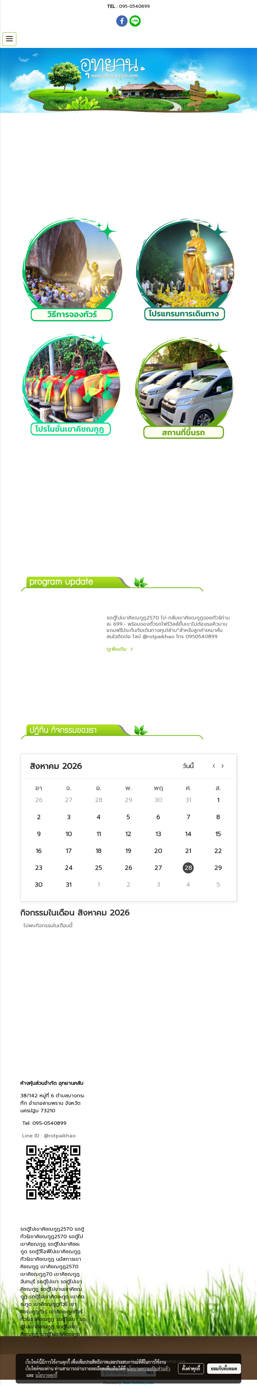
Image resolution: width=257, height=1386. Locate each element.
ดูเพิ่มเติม (117, 649)
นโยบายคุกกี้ (46, 1375)
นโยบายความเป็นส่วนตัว (148, 1368)
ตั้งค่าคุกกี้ (191, 1368)
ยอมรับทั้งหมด (224, 1368)
